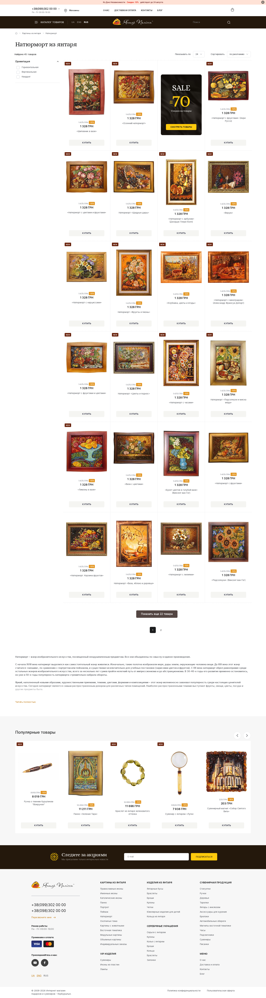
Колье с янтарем (155, 942)
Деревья (204, 898)
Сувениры (105, 960)
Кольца (150, 951)
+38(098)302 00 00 (48, 911)
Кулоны (151, 903)
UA (73, 22)
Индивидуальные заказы (113, 944)
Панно (103, 903)
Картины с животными (112, 926)
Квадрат (26, 77)
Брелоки (204, 917)
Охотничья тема (108, 921)
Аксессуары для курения (213, 912)
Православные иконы (111, 889)
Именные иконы (108, 893)
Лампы (104, 969)
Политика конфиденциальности (183, 991)
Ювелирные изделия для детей (163, 912)
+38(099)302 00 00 (44, 9)
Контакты (146, 11)
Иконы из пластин (109, 965)
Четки (150, 907)
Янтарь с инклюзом (210, 907)
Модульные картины (111, 935)
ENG (79, 22)
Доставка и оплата (125, 11)
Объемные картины (110, 940)
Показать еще (157, 614)
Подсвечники (207, 935)
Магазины (74, 11)
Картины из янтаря (31, 33)
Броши (150, 898)
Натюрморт (106, 917)
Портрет (104, 907)
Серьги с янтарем (156, 932)
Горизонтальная (30, 67)
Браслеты (152, 893)
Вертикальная (29, 72)
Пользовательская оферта (221, 991)
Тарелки (204, 903)
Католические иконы (111, 898)
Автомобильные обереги (213, 921)
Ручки (203, 893)
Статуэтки (205, 889)
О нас (106, 11)
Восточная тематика (111, 930)
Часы (203, 930)
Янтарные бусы (155, 889)
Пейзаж (104, 912)
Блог (160, 11)
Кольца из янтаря (156, 917)
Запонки (151, 960)
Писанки (204, 944)
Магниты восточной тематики (215, 926)
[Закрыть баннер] (262, 2)
